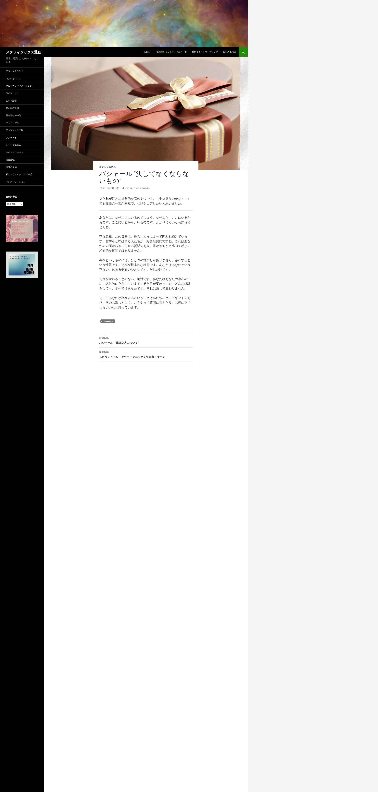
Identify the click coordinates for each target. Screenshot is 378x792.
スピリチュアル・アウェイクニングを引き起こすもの (132, 354)
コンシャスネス (107, 166)
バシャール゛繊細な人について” (119, 340)
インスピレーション (15, 181)
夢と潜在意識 (12, 108)
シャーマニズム (13, 144)
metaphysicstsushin (137, 188)
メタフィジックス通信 (23, 52)
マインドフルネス (14, 152)
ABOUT (147, 52)
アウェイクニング (14, 71)
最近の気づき (229, 52)
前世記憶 (10, 159)
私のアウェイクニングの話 (19, 174)
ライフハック (12, 93)
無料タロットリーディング (205, 52)
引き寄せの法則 (13, 115)
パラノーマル (12, 122)
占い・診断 (11, 100)
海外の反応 (11, 167)
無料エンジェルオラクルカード (172, 52)
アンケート (11, 137)
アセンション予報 (14, 130)
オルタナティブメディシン (19, 85)
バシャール (108, 321)
